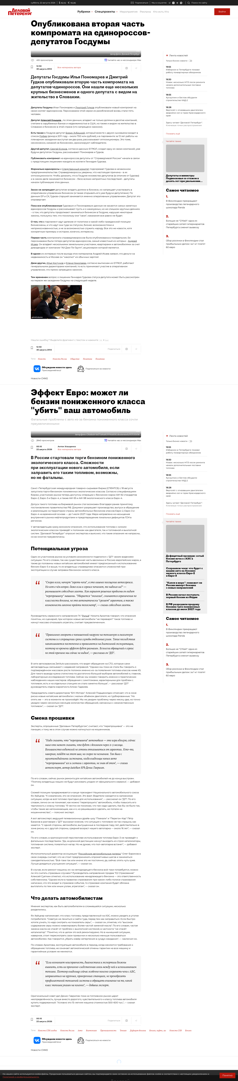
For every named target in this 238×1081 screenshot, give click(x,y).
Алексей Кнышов (51, 120)
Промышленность (108, 1030)
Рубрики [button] (84, 11)
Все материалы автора (69, 67)
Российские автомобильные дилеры (100, 853)
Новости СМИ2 (39, 378)
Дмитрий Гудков (84, 107)
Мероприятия (129, 11)
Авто (80, 1030)
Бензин (188, 1030)
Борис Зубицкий (75, 133)
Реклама (145, 11)
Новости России (60, 358)
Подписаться (141, 3)
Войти (222, 11)
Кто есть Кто (161, 11)
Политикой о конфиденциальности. (21, 1077)
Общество (74, 358)
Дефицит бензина (138, 1030)
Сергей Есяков (58, 149)
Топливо (123, 1030)
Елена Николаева (76, 263)
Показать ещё (173, 133)
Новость (42, 358)
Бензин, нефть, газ (157, 1030)
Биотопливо (91, 1030)
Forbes (43, 136)
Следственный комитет (75, 169)
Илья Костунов (55, 263)
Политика (87, 358)
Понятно (227, 1075)
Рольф (85, 616)
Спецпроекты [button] (105, 11)
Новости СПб (175, 1030)
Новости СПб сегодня (47, 1030)
